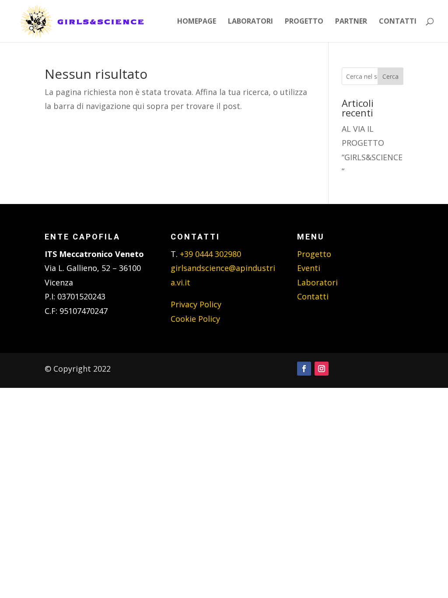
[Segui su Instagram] (322, 369)
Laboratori (317, 282)
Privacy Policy (196, 304)
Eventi (308, 268)
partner (351, 22)
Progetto (314, 254)
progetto (304, 22)
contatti (397, 22)
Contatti (313, 296)
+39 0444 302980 (210, 254)
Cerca (390, 76)
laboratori (250, 22)
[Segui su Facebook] (304, 369)
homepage (196, 22)
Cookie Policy (195, 318)
